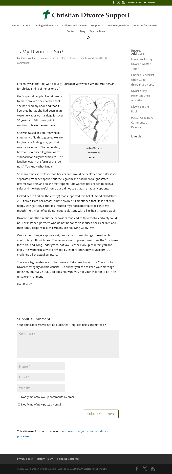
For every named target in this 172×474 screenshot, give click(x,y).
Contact (71, 31)
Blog (82, 31)
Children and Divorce (74, 25)
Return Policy (45, 458)
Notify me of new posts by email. (41, 404)
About (26, 25)
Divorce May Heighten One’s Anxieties (140, 95)
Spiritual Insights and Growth (86, 58)
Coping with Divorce (46, 25)
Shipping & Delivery (68, 458)
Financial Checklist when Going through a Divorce (142, 79)
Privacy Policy (25, 458)
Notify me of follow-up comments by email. (48, 397)
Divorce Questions (118, 25)
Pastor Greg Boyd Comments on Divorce (142, 122)
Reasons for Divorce (145, 25)
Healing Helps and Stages (53, 58)
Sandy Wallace (28, 58)
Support (95, 25)
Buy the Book (134, 3)
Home (15, 25)
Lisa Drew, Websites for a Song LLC (88, 468)
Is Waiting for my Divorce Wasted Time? (141, 64)
